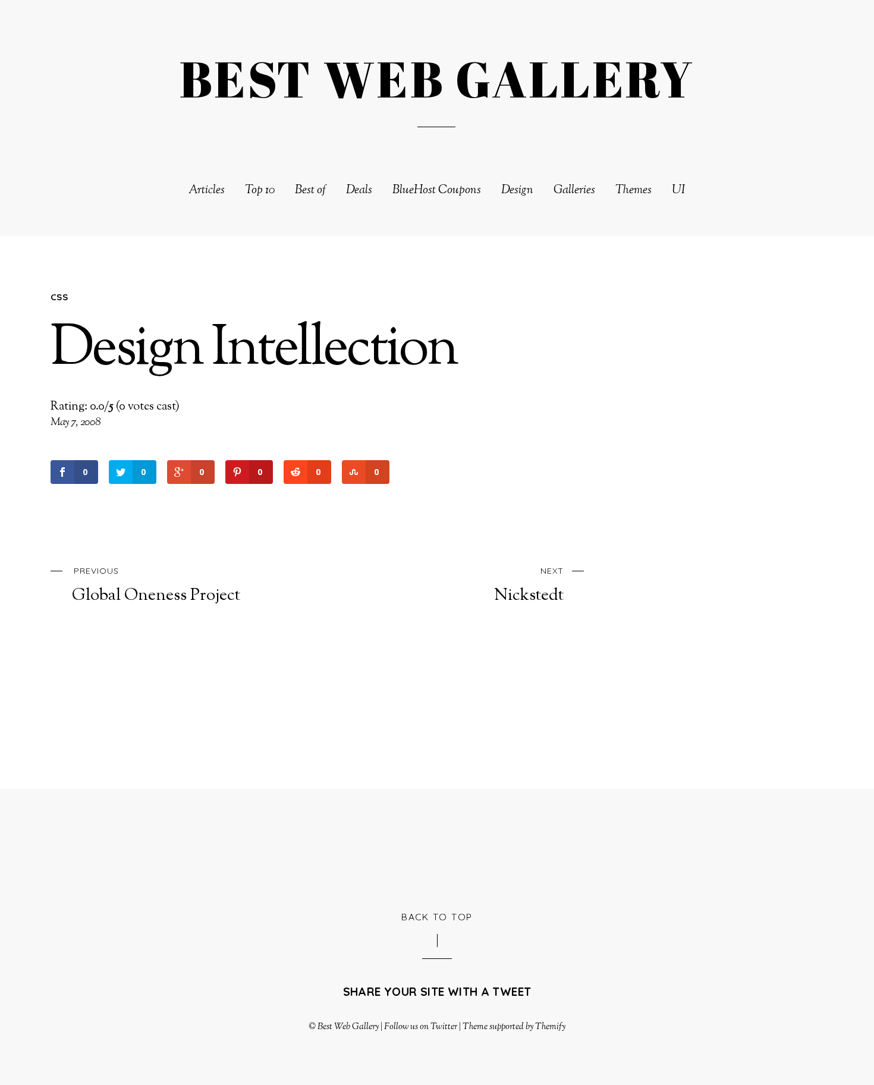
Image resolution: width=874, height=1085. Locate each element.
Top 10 (260, 191)
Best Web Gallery (348, 1026)
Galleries (574, 191)
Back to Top (437, 917)
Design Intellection (254, 350)
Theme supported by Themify (514, 1026)
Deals (359, 191)
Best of (310, 191)
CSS (59, 297)
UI (679, 191)
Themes (633, 191)
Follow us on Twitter (420, 1026)
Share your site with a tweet (437, 992)
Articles (206, 191)
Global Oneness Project (156, 585)
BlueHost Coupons (436, 191)
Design (517, 191)
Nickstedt (529, 585)
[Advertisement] (437, 848)
